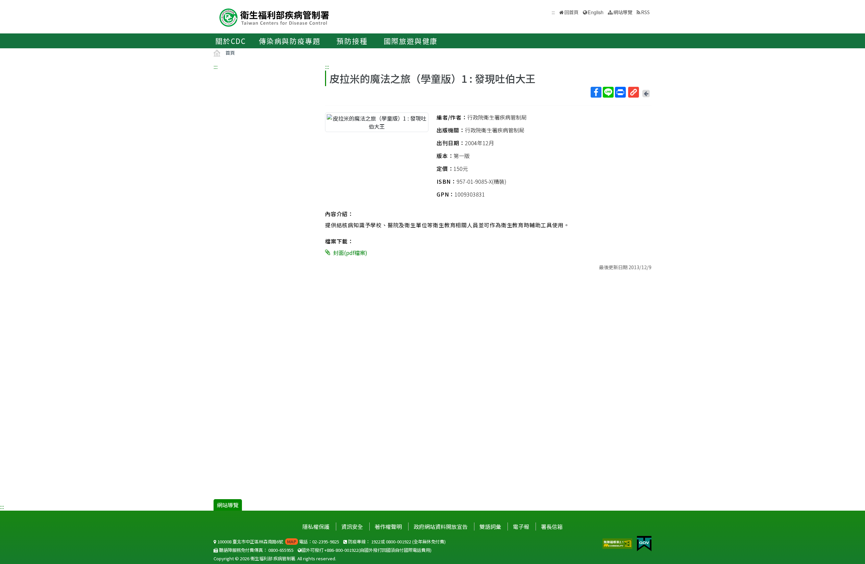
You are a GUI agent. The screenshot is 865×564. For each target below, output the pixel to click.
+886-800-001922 (341, 550)
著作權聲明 (388, 526)
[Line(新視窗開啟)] (608, 92)
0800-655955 (281, 550)
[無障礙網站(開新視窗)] (618, 543)
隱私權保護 (315, 526)
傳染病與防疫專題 (289, 41)
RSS (645, 12)
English (595, 12)
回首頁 (571, 12)
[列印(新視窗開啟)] (620, 92)
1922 (375, 541)
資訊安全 (352, 526)
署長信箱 (552, 526)
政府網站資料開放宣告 (441, 526)
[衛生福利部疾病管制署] (274, 17)
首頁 (230, 52)
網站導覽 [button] (622, 12)
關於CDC (230, 41)
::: (216, 66)
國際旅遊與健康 (411, 41)
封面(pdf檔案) (350, 253)
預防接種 (352, 41)
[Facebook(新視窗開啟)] (596, 92)
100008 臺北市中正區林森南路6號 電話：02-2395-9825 (277, 541)
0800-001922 (398, 541)
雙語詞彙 (490, 526)
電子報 (521, 526)
